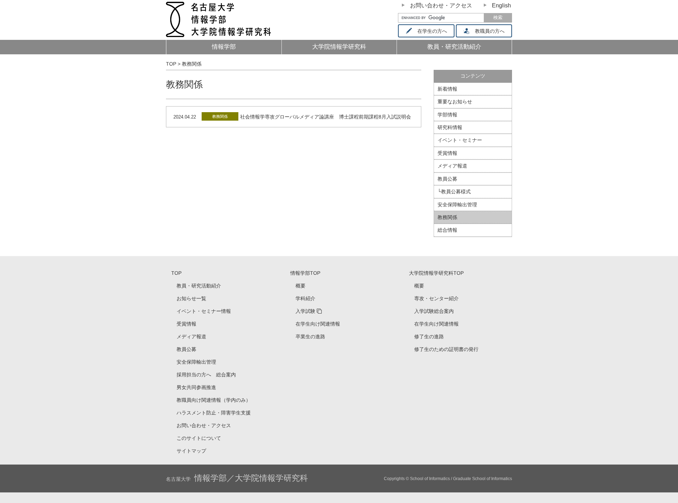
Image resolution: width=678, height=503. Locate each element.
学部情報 (447, 114)
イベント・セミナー (460, 140)
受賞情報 (447, 153)
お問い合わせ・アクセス (441, 5)
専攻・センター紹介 (436, 298)
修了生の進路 (429, 336)
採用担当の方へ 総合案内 (206, 374)
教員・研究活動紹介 (199, 286)
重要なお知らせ (455, 101)
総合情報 (447, 230)
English (501, 5)
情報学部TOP (305, 273)
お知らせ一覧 (191, 298)
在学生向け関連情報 (318, 324)
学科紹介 (305, 298)
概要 (300, 286)
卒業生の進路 (310, 336)
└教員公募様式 (454, 191)
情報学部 (224, 46)
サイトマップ (191, 451)
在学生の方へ (432, 31)
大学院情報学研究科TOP (436, 273)
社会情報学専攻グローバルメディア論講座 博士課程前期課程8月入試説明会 (325, 117)
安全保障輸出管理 (457, 204)
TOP (176, 273)
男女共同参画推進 (196, 387)
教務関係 (220, 116)
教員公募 (447, 179)
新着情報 (447, 89)
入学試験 (305, 311)
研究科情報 (450, 127)
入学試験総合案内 (434, 311)
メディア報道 (452, 166)
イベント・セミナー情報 (204, 311)
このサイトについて (199, 438)
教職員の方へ (490, 31)
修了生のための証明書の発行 (446, 349)
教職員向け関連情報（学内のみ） (214, 400)
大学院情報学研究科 (339, 46)
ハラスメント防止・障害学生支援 (214, 413)
